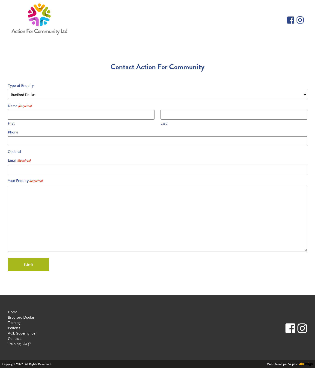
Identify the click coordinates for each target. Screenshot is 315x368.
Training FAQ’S (20, 343)
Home (13, 311)
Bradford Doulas (21, 317)
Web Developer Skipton (282, 364)
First (11, 123)
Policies (14, 327)
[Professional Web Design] (305, 364)
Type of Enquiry (21, 85)
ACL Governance (21, 333)
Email (19, 160)
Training (14, 322)
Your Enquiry (25, 180)
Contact (14, 338)
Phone (13, 132)
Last (163, 123)
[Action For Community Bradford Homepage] (39, 19)
